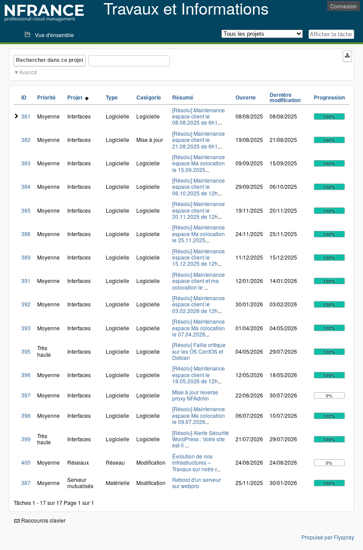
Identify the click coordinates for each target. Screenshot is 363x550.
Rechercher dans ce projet (49, 60)
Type (112, 97)
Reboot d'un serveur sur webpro (196, 482)
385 (26, 210)
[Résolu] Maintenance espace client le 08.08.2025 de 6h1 (198, 116)
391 (26, 280)
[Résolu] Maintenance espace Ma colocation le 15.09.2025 (198, 163)
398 (26, 415)
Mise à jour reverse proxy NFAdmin (195, 395)
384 (26, 186)
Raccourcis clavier (43, 520)
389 (26, 257)
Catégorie (148, 97)
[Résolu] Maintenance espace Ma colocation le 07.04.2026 (198, 327)
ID (24, 97)
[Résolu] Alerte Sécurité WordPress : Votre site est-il (200, 439)
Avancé (28, 72)
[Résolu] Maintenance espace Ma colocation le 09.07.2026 (198, 415)
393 (26, 328)
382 (26, 139)
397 (26, 395)
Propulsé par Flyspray (327, 537)
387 (26, 482)
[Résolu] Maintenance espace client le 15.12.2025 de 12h (198, 257)
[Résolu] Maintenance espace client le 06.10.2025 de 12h (198, 186)
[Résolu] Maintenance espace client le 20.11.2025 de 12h (198, 210)
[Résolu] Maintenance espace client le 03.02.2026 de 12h (198, 304)
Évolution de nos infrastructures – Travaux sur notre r (194, 462)
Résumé (182, 97)
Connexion (343, 6)
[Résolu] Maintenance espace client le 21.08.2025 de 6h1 (198, 140)
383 (26, 163)
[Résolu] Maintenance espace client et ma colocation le (198, 281)
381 (26, 116)
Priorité (46, 97)
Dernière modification (285, 97)
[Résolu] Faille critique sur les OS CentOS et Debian (199, 351)
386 (26, 233)
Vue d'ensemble (54, 34)
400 (26, 462)
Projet (76, 97)
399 (26, 439)
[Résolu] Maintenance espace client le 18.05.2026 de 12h (198, 374)
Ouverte (246, 97)
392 (26, 304)
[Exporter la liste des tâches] (347, 56)
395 (26, 351)
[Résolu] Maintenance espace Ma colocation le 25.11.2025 (198, 233)
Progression (329, 97)
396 (26, 374)
